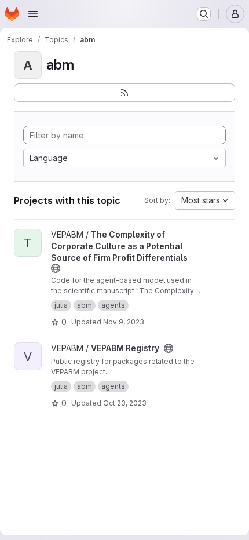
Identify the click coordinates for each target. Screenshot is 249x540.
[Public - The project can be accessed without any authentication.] (55, 268)
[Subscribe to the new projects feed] (124, 92)
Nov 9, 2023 (123, 322)
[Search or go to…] (204, 14)
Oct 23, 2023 (125, 403)
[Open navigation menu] (33, 14)
